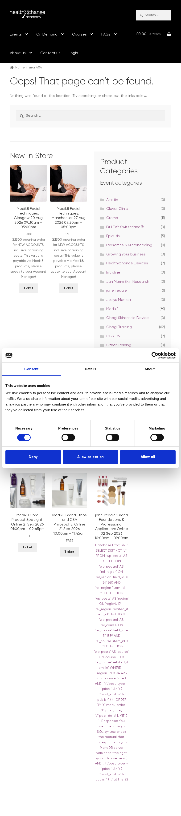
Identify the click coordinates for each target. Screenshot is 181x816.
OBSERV (113, 336)
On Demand (47, 34)
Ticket (28, 288)
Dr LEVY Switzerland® (125, 227)
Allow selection (90, 457)
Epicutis (113, 236)
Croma (112, 218)
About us (18, 53)
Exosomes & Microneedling (129, 245)
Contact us (50, 53)
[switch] (68, 437)
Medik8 (112, 309)
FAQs (106, 34)
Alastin (112, 200)
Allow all (148, 457)
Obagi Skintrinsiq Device (127, 318)
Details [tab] (90, 369)
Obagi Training (119, 327)
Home (20, 67)
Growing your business (126, 254)
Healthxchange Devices (127, 263)
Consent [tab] (31, 369)
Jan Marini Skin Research (127, 282)
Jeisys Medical (119, 300)
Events (16, 34)
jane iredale (116, 291)
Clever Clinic (117, 209)
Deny (33, 457)
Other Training (118, 345)
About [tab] (149, 369)
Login (73, 53)
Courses (79, 34)
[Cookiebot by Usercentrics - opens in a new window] (155, 355)
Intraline (113, 273)
